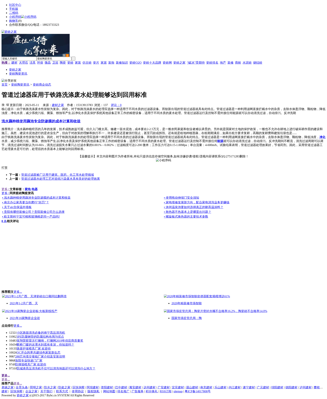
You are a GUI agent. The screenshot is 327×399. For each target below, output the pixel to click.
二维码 (13, 12)
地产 (223, 62)
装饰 (111, 62)
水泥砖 (247, 62)
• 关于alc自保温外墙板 (17, 207)
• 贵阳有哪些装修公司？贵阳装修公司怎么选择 (33, 211)
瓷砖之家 (179, 62)
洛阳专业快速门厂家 (28, 360)
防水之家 (50, 387)
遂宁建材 (249, 387)
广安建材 (164, 387)
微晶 (48, 62)
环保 (40, 62)
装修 (230, 62)
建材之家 (58, 105)
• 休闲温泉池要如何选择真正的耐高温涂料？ (193, 207)
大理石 (23, 62)
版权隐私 (93, 391)
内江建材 (235, 387)
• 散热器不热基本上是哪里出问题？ (187, 211)
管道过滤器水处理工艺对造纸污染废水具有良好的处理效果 (60, 178)
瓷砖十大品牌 (152, 62)
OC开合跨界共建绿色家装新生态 (38, 352)
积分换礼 (152, 391)
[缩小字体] (7, 104)
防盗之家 (64, 387)
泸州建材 (306, 387)
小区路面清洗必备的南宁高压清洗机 (41, 332)
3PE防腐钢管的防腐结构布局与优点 (40, 336)
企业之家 (31, 391)
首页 (5, 84)
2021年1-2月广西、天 (24, 303)
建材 (14, 62)
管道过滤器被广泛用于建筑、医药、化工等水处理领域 (57, 174)
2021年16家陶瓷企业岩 (25, 318)
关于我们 (46, 391)
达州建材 (149, 387)
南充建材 (206, 387)
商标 (238, 62)
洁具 (33, 62)
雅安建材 (135, 387)
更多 (6, 189)
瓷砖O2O (135, 62)
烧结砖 (257, 62)
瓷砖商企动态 (42, 84)
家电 (28, 189)
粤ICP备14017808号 (198, 391)
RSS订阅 (165, 391)
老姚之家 (8, 387)
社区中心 (15, 4)
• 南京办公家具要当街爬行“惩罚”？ (25, 202)
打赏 (5, 167)
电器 (35, 189)
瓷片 (96, 62)
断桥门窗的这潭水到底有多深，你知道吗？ (45, 344)
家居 (104, 62)
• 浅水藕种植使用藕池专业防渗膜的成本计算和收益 (36, 197)
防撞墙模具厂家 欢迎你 (30, 364)
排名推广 (123, 391)
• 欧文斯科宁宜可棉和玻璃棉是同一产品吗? (31, 216)
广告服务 (138, 391)
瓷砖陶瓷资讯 (20, 84)
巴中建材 (121, 387)
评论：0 (116, 105)
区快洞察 (78, 387)
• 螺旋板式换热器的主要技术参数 (186, 216)
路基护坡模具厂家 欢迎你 (34, 348)
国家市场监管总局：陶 (186, 318)
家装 (78, 62)
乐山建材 (220, 387)
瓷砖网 (167, 62)
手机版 (13, 8)
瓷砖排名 (212, 62)
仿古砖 (87, 62)
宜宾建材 (178, 387)
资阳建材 (107, 387)
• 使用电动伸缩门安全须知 (181, 197)
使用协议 (78, 391)
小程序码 (15, 16)
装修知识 (122, 62)
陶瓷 (63, 62)
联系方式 (62, 391)
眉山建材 (192, 387)
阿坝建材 (93, 387)
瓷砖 (70, 62)
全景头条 (22, 387)
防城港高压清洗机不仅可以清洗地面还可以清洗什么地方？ (56, 368)
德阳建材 (291, 387)
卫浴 (55, 62)
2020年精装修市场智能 (186, 303)
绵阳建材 (277, 387)
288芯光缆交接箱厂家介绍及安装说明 (40, 356)
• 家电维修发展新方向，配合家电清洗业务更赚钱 (196, 202)
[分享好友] (9, 81)
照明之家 (36, 387)
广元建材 (263, 387)
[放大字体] (3, 104)
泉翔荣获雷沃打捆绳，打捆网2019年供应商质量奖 (50, 340)
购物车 (13, 20)
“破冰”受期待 (196, 62)
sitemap (178, 391)
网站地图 (109, 391)
